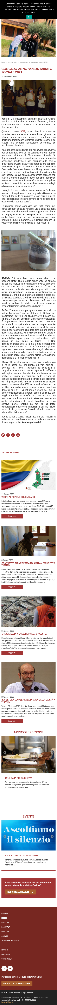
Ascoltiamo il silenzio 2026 (21, 855)
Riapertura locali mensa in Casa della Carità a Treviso (28, 701)
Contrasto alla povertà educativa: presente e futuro (28, 564)
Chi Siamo (5, 914)
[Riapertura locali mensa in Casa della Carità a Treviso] (28, 677)
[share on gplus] (13, 435)
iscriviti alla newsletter (20, 892)
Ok (29, 17)
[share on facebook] (8, 435)
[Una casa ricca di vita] (28, 754)
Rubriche (5, 923)
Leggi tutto (12, 516)
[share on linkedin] (18, 435)
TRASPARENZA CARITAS (10, 941)
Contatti (4, 936)
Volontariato (6, 959)
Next (52, 752)
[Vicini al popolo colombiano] (28, 475)
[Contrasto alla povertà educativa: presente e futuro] (28, 541)
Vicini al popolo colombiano (18, 497)
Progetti (4, 950)
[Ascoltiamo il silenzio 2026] (28, 835)
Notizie (4, 918)
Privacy (4, 1002)
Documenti (5, 927)
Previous (5, 752)
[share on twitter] (3, 435)
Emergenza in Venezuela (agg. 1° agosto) (24, 634)
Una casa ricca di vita (18, 778)
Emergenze (5, 954)
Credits (10, 1002)
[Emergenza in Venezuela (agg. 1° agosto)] (28, 611)
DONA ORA (5, 932)
